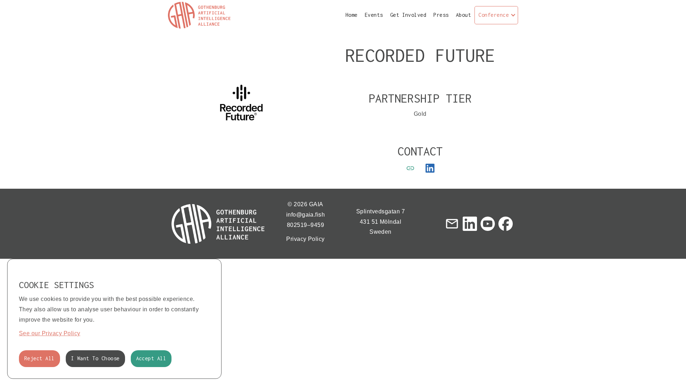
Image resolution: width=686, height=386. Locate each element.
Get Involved (408, 15)
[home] (199, 15)
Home (352, 15)
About (463, 15)
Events (374, 15)
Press (440, 15)
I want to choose (95, 358)
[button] (496, 15)
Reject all (39, 358)
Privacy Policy (305, 239)
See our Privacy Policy (49, 333)
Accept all (151, 358)
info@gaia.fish (305, 215)
